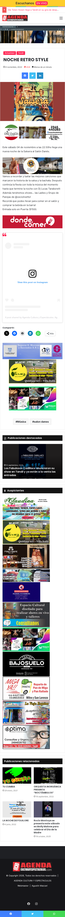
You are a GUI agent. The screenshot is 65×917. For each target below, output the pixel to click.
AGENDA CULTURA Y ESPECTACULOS (32, 880)
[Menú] (61, 19)
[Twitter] (32, 75)
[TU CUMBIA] (17, 775)
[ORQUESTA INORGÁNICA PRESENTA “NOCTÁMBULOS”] (48, 775)
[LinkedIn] (40, 75)
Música (21, 421)
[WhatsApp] (54, 914)
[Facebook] (25, 75)
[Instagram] (36, 904)
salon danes (41, 421)
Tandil (21, 53)
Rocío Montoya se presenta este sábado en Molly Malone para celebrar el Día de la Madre (47, 826)
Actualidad (9, 53)
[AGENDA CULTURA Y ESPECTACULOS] (15, 18)
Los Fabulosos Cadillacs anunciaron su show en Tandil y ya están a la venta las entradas (30, 471)
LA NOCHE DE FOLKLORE (16, 820)
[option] (32, 461)
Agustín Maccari (39, 885)
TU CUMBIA (9, 786)
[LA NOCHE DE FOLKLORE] (17, 809)
